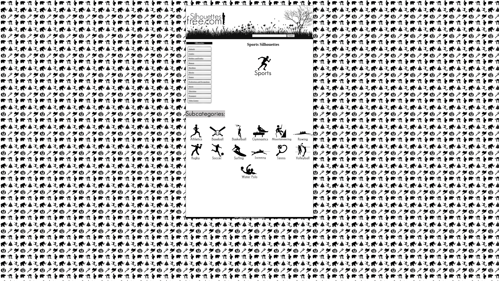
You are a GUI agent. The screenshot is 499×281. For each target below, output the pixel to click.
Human (191, 63)
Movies (191, 73)
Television (192, 91)
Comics (191, 54)
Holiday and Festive (196, 58)
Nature (191, 77)
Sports (191, 87)
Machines (192, 68)
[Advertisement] (249, 196)
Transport (192, 96)
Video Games (193, 101)
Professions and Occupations (199, 82)
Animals (192, 49)
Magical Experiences (258, 217)
